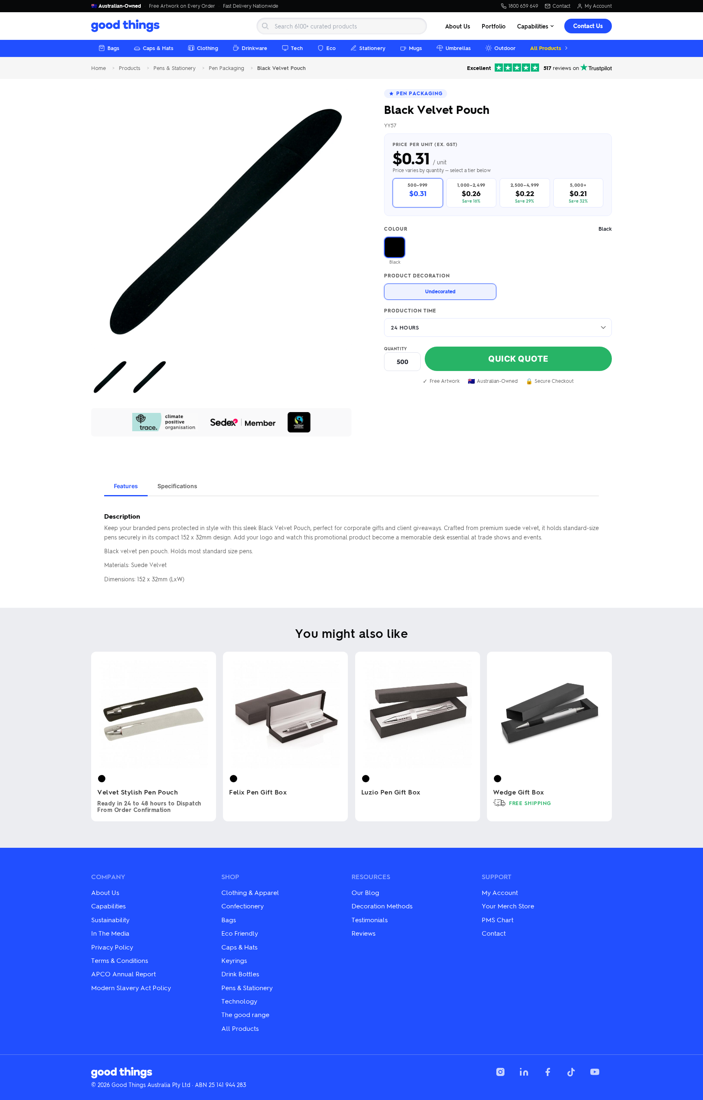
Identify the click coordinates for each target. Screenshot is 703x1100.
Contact (561, 6)
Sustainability (110, 919)
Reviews (364, 933)
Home (98, 68)
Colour (498, 229)
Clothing (207, 47)
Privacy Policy (112, 947)
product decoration (417, 276)
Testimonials (370, 919)
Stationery (372, 47)
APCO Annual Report (123, 973)
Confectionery (242, 905)
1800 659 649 (523, 6)
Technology (239, 1001)
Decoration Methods (382, 905)
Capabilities (532, 26)
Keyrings (234, 960)
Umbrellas (458, 47)
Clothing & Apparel (250, 892)
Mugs (415, 47)
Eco (331, 47)
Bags (113, 47)
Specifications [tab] (177, 485)
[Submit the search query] (265, 26)
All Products (545, 47)
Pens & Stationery (174, 68)
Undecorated (440, 291)
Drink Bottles (240, 973)
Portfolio (494, 26)
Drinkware (254, 47)
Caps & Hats (158, 47)
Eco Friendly (239, 933)
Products (129, 68)
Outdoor (504, 47)
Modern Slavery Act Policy (131, 987)
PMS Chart (497, 919)
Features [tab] (126, 485)
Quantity (395, 349)
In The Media (110, 933)
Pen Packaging (226, 68)
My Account (598, 6)
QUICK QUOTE (518, 359)
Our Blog (365, 892)
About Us (457, 26)
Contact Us (588, 26)
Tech (297, 47)
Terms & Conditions (119, 960)
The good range (245, 1014)
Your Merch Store (508, 905)
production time (410, 311)
